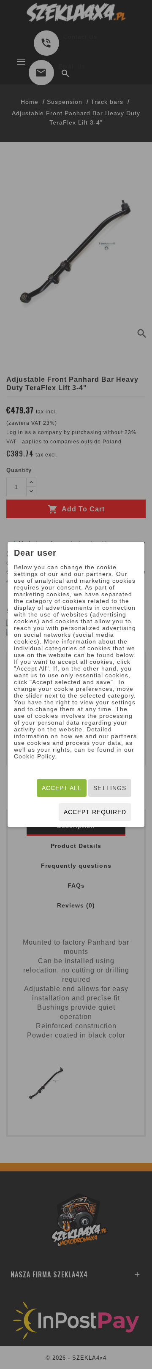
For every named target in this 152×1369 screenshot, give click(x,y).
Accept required (95, 812)
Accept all (61, 788)
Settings (109, 788)
